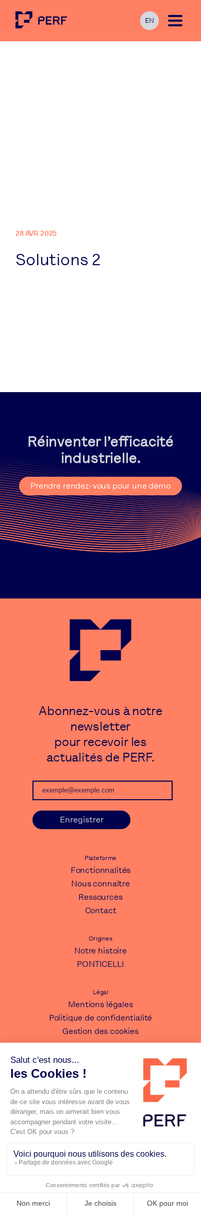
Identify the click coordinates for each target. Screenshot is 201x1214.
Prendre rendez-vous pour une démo (100, 486)
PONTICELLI (100, 964)
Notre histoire (100, 951)
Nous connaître (100, 883)
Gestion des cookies (100, 1031)
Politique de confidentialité (101, 1018)
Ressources (100, 897)
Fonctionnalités (101, 870)
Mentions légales (100, 1004)
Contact (100, 910)
